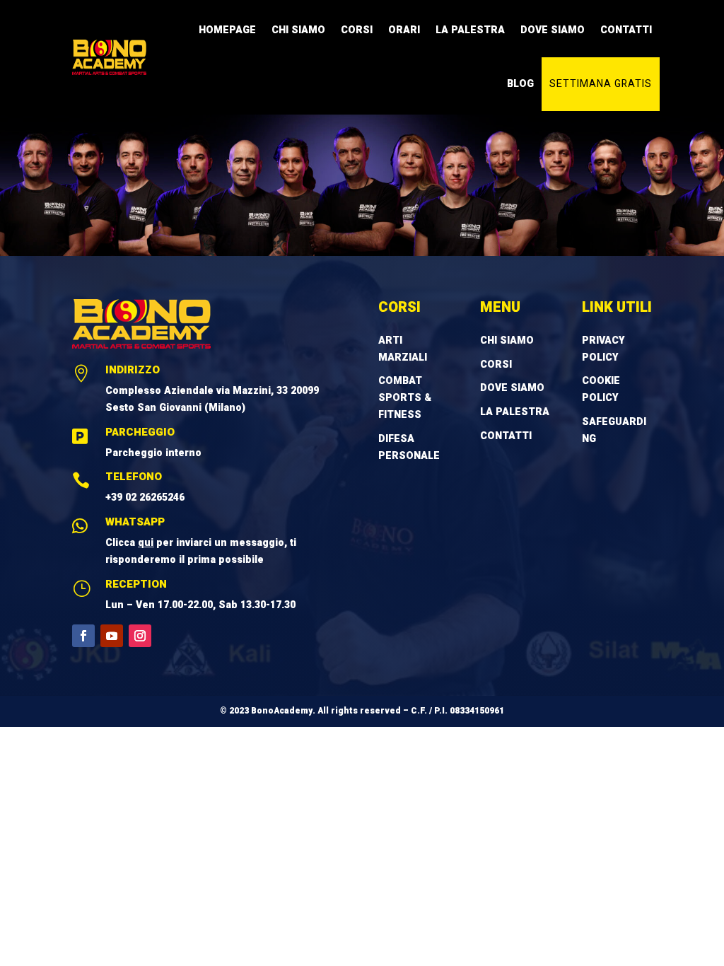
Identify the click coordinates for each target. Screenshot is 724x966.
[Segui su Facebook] (83, 635)
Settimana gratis (600, 83)
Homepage (227, 30)
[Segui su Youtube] (111, 635)
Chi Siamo (298, 30)
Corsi (357, 30)
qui (145, 542)
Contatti (626, 30)
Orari (404, 30)
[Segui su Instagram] (140, 635)
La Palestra (470, 30)
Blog (520, 83)
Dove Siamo (552, 30)
